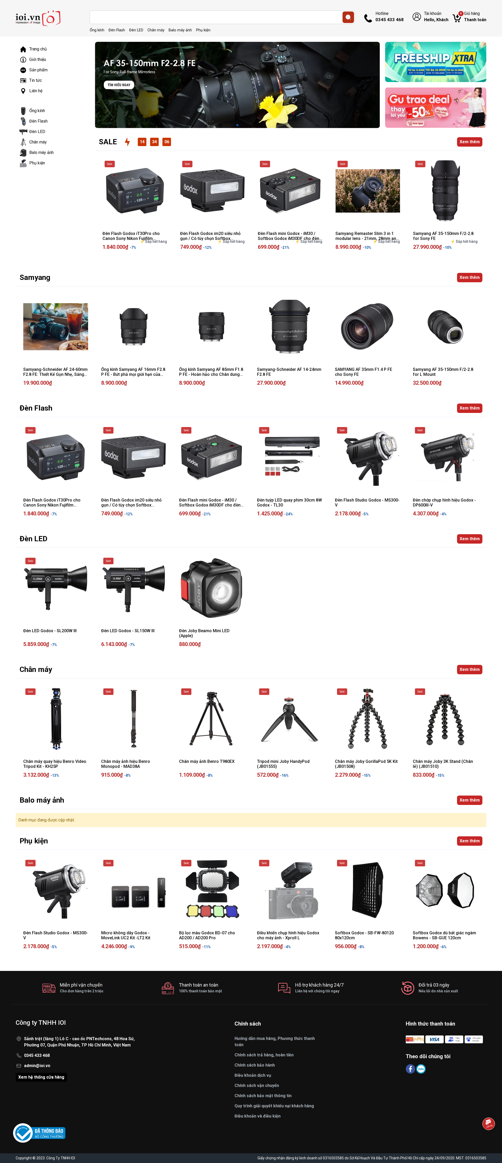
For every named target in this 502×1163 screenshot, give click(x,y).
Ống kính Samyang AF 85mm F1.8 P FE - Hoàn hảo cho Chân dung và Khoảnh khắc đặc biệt (211, 374)
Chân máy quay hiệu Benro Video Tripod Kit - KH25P (54, 764)
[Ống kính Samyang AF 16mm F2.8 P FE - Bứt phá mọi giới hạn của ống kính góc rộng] (133, 326)
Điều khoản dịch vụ (253, 1075)
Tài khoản (436, 16)
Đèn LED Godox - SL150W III (128, 630)
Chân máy (155, 30)
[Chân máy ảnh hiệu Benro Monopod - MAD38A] (133, 718)
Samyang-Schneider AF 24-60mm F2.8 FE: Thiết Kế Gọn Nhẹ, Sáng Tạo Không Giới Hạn (55, 374)
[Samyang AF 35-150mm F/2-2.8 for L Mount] (445, 326)
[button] (237, 125)
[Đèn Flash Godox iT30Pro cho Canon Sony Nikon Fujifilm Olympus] (134, 191)
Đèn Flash (117, 30)
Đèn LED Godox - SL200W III (50, 630)
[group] (237, 85)
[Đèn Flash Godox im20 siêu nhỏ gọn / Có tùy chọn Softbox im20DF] (212, 191)
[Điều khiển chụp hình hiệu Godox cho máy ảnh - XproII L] (289, 890)
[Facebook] (411, 1068)
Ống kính (97, 30)
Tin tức (35, 80)
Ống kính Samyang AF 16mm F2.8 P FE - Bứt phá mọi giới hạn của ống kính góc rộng (133, 374)
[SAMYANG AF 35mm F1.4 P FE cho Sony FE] (367, 326)
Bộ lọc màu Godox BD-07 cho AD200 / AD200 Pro (207, 935)
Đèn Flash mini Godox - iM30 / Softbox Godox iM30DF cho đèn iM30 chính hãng (288, 238)
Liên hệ (35, 90)
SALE (108, 141)
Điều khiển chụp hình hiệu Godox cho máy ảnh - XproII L (288, 935)
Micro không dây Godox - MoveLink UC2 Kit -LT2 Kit (125, 935)
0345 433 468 (37, 1055)
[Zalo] (421, 1068)
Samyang (35, 277)
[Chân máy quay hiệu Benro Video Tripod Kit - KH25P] (55, 718)
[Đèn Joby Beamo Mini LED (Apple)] (211, 588)
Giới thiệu (37, 59)
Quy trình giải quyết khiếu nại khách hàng (274, 1105)
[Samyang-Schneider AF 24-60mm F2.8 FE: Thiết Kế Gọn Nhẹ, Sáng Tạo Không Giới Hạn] (55, 326)
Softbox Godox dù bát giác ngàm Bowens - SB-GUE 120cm (444, 935)
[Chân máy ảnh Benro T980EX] (211, 718)
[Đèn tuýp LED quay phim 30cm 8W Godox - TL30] (289, 457)
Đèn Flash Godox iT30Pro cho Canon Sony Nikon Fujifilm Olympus (131, 238)
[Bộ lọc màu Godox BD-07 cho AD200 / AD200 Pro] (211, 890)
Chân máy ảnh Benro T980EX (207, 761)
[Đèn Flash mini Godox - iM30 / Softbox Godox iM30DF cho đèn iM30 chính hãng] (290, 191)
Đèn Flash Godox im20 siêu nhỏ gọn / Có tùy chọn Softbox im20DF (210, 238)
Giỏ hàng (473, 16)
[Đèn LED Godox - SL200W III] (55, 588)
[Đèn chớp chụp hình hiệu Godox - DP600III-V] (445, 457)
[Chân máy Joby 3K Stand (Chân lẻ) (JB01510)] (445, 718)
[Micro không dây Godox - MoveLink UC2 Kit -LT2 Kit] (133, 890)
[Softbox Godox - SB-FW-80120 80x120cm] (367, 890)
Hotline (389, 16)
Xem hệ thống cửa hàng (41, 1077)
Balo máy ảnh (180, 30)
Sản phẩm (38, 69)
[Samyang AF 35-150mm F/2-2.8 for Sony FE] (445, 191)
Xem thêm (470, 141)
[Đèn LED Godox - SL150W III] (133, 588)
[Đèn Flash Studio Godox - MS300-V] (367, 457)
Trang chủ (38, 49)
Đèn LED (136, 30)
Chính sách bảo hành (255, 1065)
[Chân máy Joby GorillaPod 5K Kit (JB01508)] (367, 718)
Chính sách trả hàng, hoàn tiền (264, 1054)
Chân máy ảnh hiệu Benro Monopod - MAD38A (125, 764)
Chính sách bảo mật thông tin (263, 1095)
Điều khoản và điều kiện (258, 1116)
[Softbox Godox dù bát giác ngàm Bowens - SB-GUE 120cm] (445, 890)
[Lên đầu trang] (489, 1138)
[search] (348, 17)
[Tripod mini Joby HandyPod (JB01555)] (289, 718)
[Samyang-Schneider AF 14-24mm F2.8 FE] (289, 326)
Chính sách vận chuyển (257, 1085)
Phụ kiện (203, 30)
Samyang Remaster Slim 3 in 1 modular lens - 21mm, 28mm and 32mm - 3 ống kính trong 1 (366, 238)
